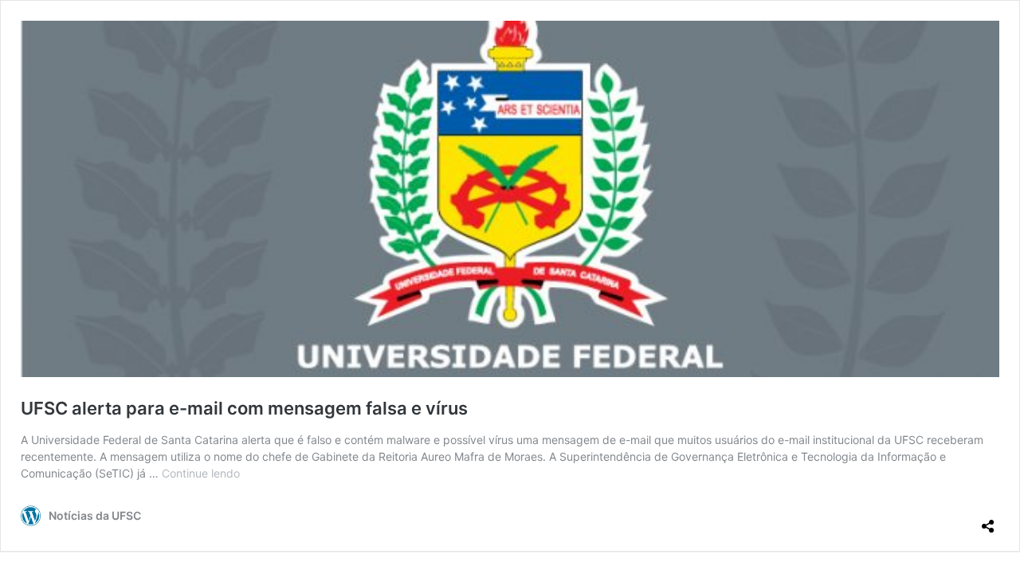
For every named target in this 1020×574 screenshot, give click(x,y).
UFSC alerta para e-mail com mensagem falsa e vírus (244, 408)
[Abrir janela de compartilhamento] (988, 520)
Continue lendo (201, 473)
